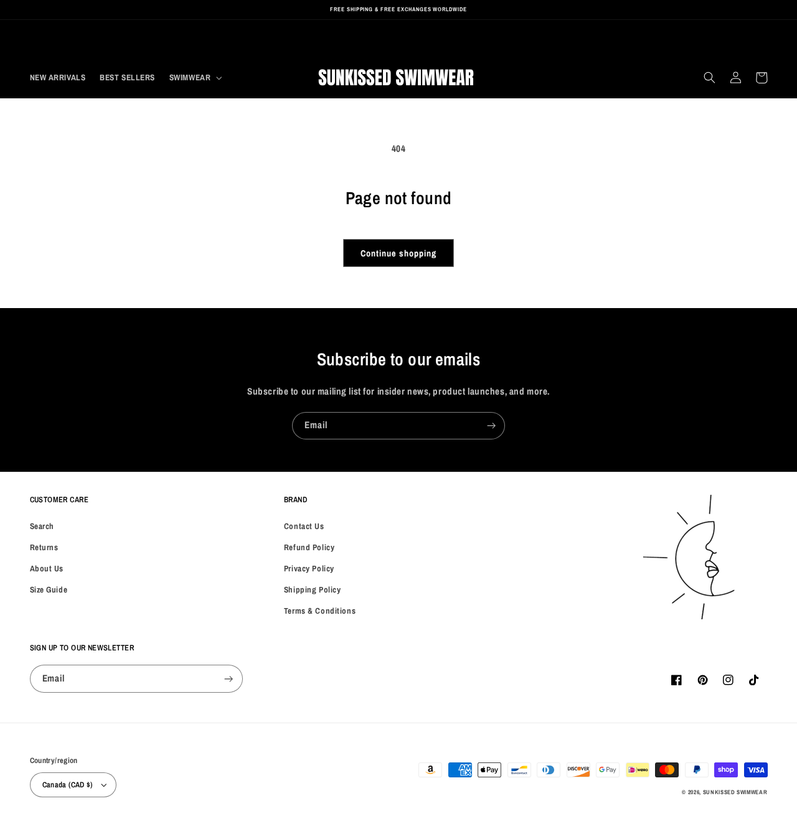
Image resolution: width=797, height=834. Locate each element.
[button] (194, 77)
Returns (44, 547)
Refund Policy (309, 547)
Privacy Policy (309, 568)
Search (42, 526)
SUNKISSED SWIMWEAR (735, 792)
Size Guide (49, 589)
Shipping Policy (312, 589)
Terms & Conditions (320, 610)
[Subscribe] (491, 426)
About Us (47, 568)
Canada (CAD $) (67, 784)
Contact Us (304, 526)
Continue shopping (398, 253)
